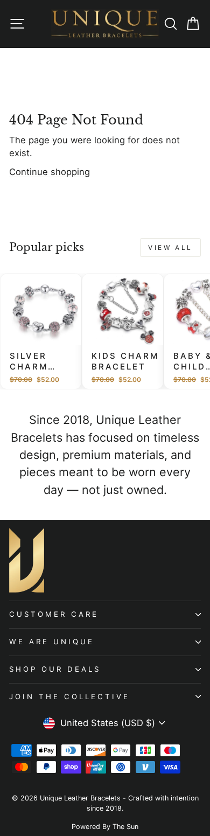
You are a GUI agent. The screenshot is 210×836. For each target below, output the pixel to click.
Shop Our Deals (55, 669)
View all (170, 247)
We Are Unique (51, 641)
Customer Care (54, 614)
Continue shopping (49, 171)
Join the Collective (69, 696)
